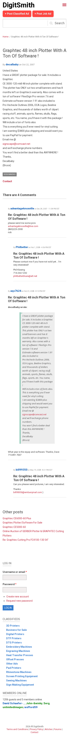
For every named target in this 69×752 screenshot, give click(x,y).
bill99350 (21, 469)
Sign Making (10, 174)
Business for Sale (16, 630)
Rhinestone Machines (18, 672)
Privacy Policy (36, 729)
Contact (7, 181)
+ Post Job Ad (43, 13)
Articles (48, 729)
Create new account (17, 596)
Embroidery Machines (19, 646)
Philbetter (22, 247)
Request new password (19, 600)
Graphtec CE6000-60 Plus (17, 518)
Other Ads (12, 663)
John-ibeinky (34, 703)
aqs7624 (15, 290)
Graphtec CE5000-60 (14, 527)
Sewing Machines (16, 680)
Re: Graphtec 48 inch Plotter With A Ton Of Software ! (38, 255)
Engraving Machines (18, 651)
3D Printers (13, 625)
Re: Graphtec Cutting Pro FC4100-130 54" (25, 539)
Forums (57, 729)
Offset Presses (15, 659)
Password (9, 584)
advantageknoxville (22, 208)
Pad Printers (13, 667)
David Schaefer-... (14, 703)
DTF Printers (13, 638)
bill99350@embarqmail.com (27, 492)
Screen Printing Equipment (22, 676)
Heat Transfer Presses (19, 655)
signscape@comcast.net (16, 143)
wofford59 (31, 707)
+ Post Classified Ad (17, 13)
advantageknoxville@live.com (23, 226)
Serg (47, 703)
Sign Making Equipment (20, 684)
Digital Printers (15, 634)
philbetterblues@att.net (25, 276)
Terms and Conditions (17, 729)
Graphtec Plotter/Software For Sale (22, 522)
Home (5, 36)
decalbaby (12, 64)
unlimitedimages (13, 707)
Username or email (15, 572)
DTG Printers (14, 642)
